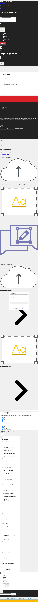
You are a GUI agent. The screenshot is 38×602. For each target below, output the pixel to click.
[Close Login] (1, 140)
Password (14, 297)
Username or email (15, 293)
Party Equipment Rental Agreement (12, 598)
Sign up (23, 308)
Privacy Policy (29, 598)
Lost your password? (19, 305)
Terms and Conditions (22, 598)
